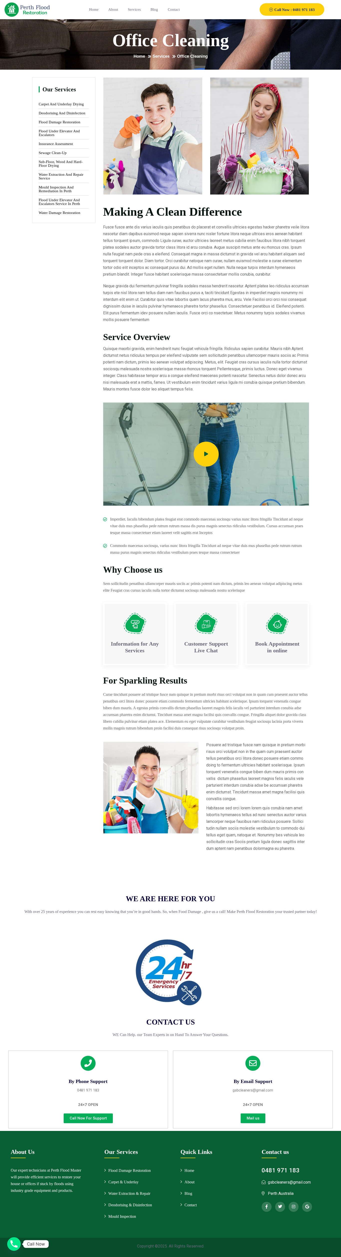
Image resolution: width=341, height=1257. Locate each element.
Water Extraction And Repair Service (61, 176)
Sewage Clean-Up (53, 153)
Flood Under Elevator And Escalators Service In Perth (59, 202)
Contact (174, 9)
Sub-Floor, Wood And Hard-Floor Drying (61, 164)
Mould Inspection (122, 1216)
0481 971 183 (88, 1090)
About (113, 9)
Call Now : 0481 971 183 (294, 10)
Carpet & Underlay (123, 1182)
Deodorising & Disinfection (130, 1205)
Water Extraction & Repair (129, 1193)
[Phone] (14, 1244)
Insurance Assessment (56, 144)
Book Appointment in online (277, 647)
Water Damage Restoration (59, 213)
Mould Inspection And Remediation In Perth (56, 189)
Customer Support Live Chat (206, 647)
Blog (154, 9)
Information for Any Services (135, 647)
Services (134, 9)
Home (94, 9)
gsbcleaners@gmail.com (253, 1090)
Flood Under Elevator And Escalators (59, 133)
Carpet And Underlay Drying (61, 104)
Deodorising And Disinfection (62, 113)
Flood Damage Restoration (59, 122)
